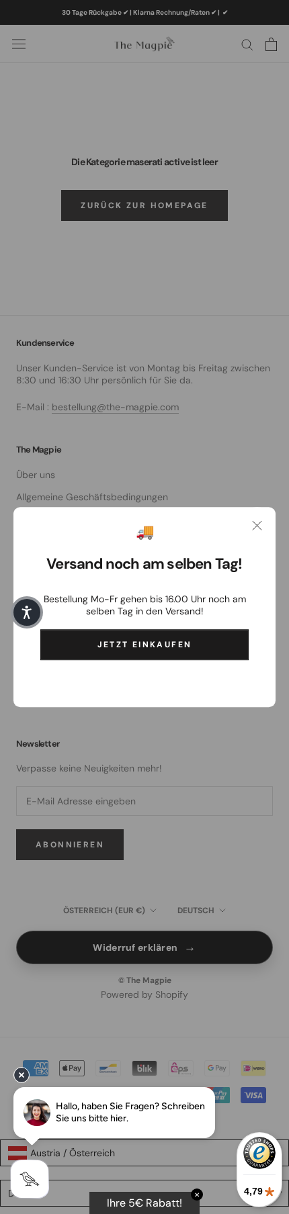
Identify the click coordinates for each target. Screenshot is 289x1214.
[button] (27, 612)
